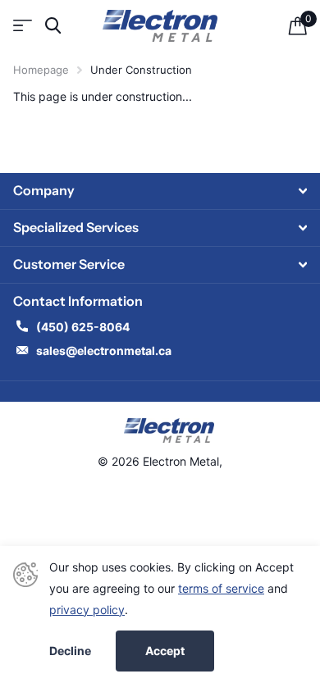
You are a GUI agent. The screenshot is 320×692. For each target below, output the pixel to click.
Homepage (41, 69)
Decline (70, 651)
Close (160, 191)
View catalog (22, 26)
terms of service (221, 588)
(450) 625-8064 (84, 327)
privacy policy (87, 610)
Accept (165, 651)
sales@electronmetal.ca (103, 350)
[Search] (53, 25)
